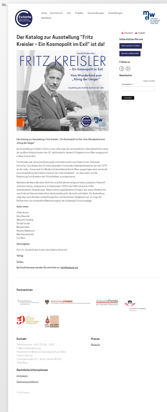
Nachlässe (46, 18)
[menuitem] (44, 13)
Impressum (22, 376)
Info (69, 13)
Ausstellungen (115, 13)
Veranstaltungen (96, 13)
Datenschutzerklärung (28, 382)
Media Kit (95, 345)
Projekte (79, 13)
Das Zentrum (56, 13)
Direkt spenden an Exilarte (130, 46)
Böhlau (20, 262)
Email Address (127, 84)
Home (44, 13)
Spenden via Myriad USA (130, 53)
